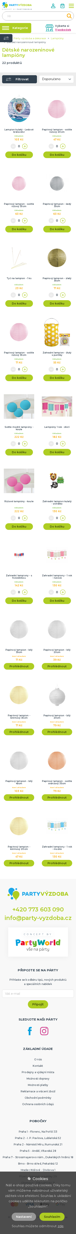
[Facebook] (30, 1031)
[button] (53, 6)
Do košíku (19, 154)
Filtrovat (22, 79)
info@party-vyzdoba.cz (37, 917)
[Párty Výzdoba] (17, 6)
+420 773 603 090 (38, 909)
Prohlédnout (19, 666)
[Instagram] (44, 1031)
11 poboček (63, 29)
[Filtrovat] (6, 38)
